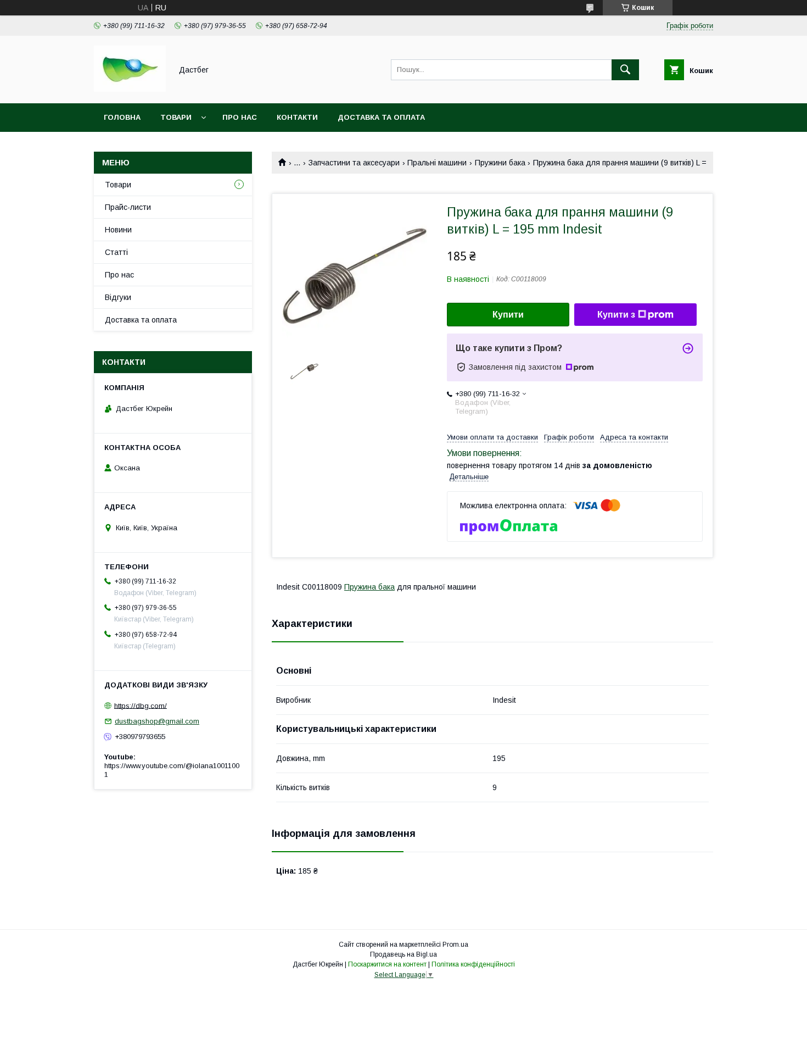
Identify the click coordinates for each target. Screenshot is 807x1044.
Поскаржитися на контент (387, 964)
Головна (122, 117)
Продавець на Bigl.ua (403, 954)
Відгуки (118, 297)
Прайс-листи (128, 207)
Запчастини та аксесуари (354, 162)
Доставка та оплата (381, 117)
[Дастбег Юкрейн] (130, 89)
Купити (508, 314)
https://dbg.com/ (140, 705)
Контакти (297, 117)
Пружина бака (369, 586)
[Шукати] (625, 69)
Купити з (616, 314)
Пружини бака (500, 162)
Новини (118, 229)
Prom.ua (455, 944)
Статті (116, 252)
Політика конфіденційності (473, 964)
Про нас (239, 117)
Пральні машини (437, 162)
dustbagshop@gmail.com (157, 721)
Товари (176, 117)
